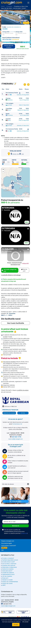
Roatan (7, 113)
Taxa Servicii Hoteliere (9, 361)
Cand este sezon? (7, 571)
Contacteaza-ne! (17, 424)
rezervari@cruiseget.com (15, 439)
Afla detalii (25, 622)
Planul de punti (24, 270)
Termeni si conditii (7, 580)
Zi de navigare (9, 103)
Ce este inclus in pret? (8, 562)
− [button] (3, 172)
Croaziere (9, 6)
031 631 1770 (16, 437)
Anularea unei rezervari (8, 565)
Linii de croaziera (7, 576)
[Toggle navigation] (28, 3)
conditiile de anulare (22, 390)
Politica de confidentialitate (10, 581)
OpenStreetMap (22, 196)
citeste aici (24, 533)
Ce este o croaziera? (8, 558)
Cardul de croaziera (7, 569)
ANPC (4, 585)
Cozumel (8, 118)
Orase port (5, 578)
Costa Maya (9, 108)
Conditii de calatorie (8, 572)
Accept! (16, 624)
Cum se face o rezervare (9, 563)
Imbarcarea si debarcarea (9, 567)
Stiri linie (23, 413)
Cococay (8, 98)
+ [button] (3, 169)
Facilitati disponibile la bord (10, 560)
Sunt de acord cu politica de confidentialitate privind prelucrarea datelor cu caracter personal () (16, 531)
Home (3, 6)
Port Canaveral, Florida (12, 92)
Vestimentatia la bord (8, 574)
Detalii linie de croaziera (9, 413)
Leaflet (16, 196)
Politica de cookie (7, 583)
